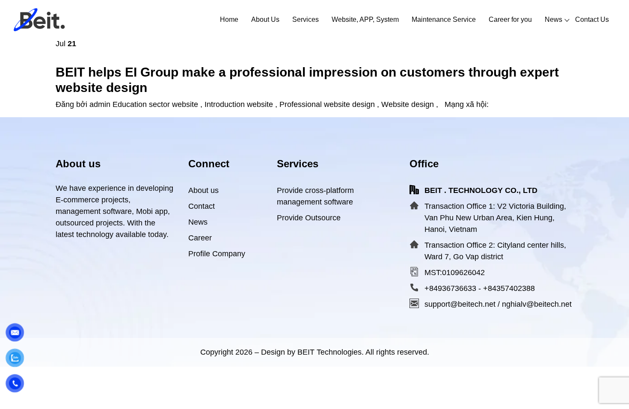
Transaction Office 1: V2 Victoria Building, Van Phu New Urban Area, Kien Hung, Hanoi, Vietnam (495, 218)
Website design (407, 104)
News (198, 222)
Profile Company (216, 253)
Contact (201, 206)
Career (200, 238)
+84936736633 (450, 288)
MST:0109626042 (454, 272)
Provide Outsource (309, 217)
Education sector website (155, 104)
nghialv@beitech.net (537, 304)
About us (203, 190)
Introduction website (239, 104)
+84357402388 (509, 288)
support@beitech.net (459, 304)
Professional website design (327, 104)
